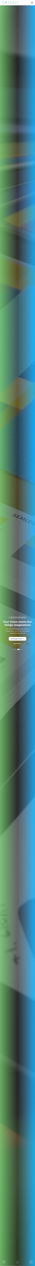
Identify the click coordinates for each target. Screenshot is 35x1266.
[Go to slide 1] (13, 644)
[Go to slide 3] (18, 644)
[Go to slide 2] (16, 644)
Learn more (9, 639)
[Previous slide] (4, 1262)
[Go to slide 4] (19, 644)
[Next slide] (31, 1262)
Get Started (23, 639)
